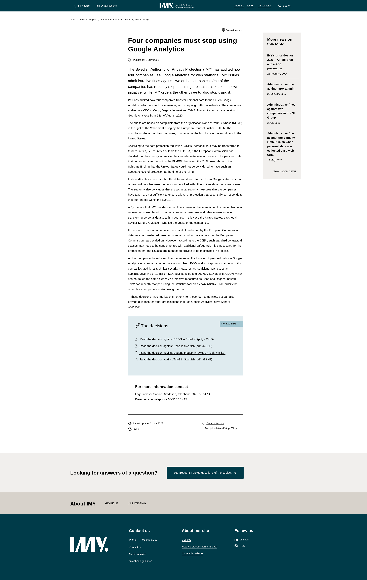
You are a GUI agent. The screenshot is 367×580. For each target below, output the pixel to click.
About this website (192, 553)
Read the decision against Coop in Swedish (175, 346)
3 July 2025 (281, 113)
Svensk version (234, 30)
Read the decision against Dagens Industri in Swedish (182, 352)
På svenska (264, 5)
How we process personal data (199, 546)
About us (239, 5)
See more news (284, 171)
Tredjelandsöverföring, (217, 428)
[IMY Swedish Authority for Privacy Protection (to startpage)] (177, 5)
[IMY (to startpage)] (95, 544)
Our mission (137, 503)
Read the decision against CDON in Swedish (176, 339)
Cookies (186, 539)
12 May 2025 (281, 147)
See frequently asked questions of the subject (202, 472)
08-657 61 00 (149, 539)
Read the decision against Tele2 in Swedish (175, 359)
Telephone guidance (140, 561)
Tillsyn (234, 428)
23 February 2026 (280, 64)
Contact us (135, 547)
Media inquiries (137, 554)
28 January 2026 (281, 89)
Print (136, 429)
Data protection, (215, 423)
